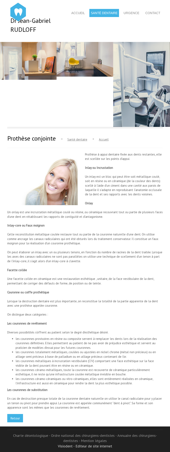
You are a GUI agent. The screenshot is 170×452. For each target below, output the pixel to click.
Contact (152, 13)
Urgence (131, 13)
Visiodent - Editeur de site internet (85, 446)
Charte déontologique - (32, 435)
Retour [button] (15, 418)
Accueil (78, 13)
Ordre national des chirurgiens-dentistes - (84, 435)
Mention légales (94, 440)
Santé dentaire (104, 13)
